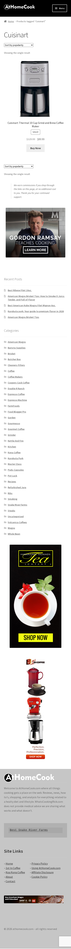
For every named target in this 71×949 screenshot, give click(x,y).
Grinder (12, 434)
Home (11, 21)
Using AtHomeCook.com (46, 868)
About (9, 876)
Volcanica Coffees (17, 522)
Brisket (11, 353)
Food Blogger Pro (17, 411)
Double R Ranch (16, 388)
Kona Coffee (14, 452)
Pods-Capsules (16, 469)
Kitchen (12, 446)
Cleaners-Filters (16, 365)
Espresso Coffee (16, 394)
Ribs (10, 493)
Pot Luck (12, 475)
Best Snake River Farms (29, 830)
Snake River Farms (17, 504)
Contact (10, 881)
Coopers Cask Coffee (18, 382)
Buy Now (35, 148)
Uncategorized (16, 516)
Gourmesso (14, 423)
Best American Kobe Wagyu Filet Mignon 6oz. (32, 305)
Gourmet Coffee (16, 429)
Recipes (12, 481)
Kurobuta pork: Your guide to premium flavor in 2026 (36, 311)
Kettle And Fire (15, 440)
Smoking (12, 498)
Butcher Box (14, 359)
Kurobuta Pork (15, 458)
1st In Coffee (13, 868)
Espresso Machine (17, 400)
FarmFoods (14, 405)
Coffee (11, 371)
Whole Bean (14, 533)
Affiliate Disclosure (43, 872)
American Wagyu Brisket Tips (23, 317)
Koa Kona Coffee (15, 872)
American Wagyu (17, 341)
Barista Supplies (17, 347)
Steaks (11, 510)
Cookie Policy (39, 876)
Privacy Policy (40, 863)
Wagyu (11, 528)
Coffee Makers (15, 376)
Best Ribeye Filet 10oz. (20, 290)
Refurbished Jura (17, 487)
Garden (12, 417)
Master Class (15, 464)
